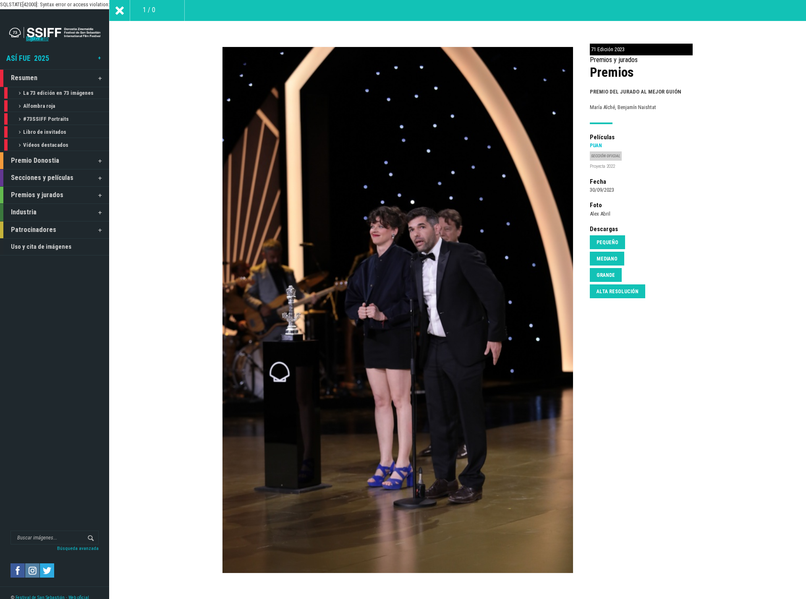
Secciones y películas (42, 178)
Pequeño (607, 242)
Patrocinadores (33, 230)
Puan (596, 145)
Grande (606, 275)
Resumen (24, 78)
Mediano (607, 259)
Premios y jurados (37, 195)
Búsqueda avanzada (78, 548)
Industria (24, 212)
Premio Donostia (35, 160)
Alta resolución (618, 291)
